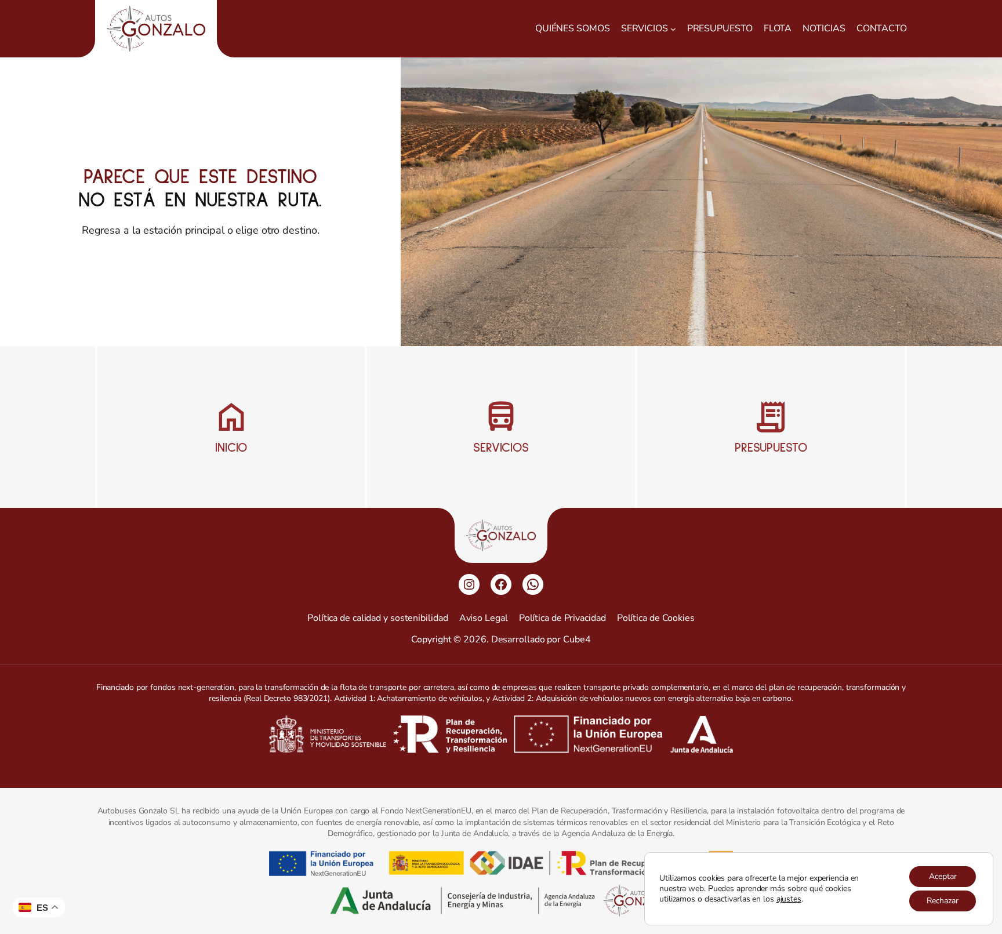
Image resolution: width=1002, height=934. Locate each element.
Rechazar (943, 900)
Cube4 (577, 639)
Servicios (501, 448)
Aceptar (943, 876)
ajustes (788, 899)
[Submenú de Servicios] (673, 29)
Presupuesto (771, 448)
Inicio (231, 448)
